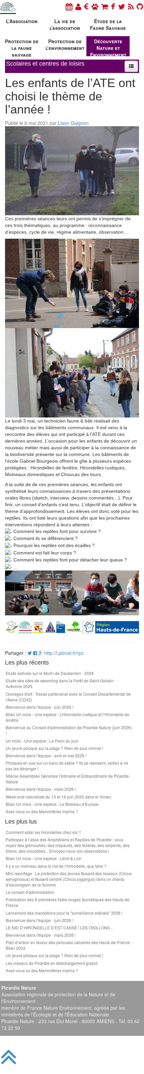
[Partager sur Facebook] (35, 652)
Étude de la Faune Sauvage (108, 24)
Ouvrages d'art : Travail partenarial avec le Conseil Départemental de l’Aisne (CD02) (68, 696)
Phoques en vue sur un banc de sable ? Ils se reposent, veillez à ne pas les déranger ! (67, 765)
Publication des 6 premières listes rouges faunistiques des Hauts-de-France (68, 902)
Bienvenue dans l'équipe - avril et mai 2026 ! (46, 755)
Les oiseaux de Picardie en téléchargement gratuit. (52, 963)
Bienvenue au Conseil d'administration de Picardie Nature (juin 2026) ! (69, 730)
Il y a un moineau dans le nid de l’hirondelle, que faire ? (56, 866)
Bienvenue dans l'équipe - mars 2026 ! (41, 789)
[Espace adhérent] (78, 6)
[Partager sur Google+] (41, 652)
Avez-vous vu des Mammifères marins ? (42, 811)
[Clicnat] (94, 6)
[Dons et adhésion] (86, 6)
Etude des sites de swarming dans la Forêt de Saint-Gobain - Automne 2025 (61, 683)
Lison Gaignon (73, 123)
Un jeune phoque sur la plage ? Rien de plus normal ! (54, 748)
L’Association (22, 21)
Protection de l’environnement (65, 44)
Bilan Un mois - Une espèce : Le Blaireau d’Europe (52, 804)
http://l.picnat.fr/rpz (64, 652)
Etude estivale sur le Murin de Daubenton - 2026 (50, 673)
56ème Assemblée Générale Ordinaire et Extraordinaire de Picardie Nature (67, 778)
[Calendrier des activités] (69, 6)
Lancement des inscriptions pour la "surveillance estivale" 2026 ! (64, 913)
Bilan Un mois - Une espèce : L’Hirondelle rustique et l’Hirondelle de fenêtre (67, 717)
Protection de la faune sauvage (22, 47)
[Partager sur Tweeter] (30, 652)
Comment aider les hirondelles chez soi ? (43, 832)
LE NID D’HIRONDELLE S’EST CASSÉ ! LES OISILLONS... (59, 927)
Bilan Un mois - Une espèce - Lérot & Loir (43, 858)
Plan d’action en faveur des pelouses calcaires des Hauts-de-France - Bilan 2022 (69, 945)
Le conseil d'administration (30, 892)
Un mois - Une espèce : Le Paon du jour (42, 741)
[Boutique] (104, 6)
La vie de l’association (65, 24)
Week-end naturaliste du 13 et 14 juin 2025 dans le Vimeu (58, 796)
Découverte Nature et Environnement (108, 47)
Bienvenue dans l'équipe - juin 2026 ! (39, 707)
